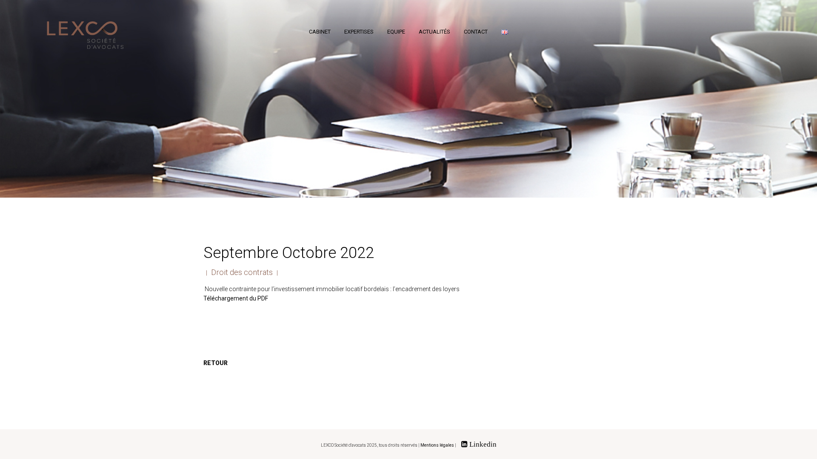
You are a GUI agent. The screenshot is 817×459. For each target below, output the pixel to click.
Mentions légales (437, 445)
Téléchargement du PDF (235, 298)
